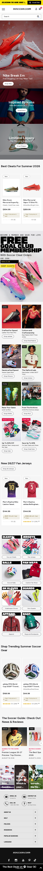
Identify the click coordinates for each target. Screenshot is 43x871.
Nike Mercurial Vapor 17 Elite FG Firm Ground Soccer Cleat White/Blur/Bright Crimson (31, 201)
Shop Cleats (21, 266)
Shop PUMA (8, 413)
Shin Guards (31, 608)
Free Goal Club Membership (13, 3)
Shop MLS (27, 413)
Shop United (28, 378)
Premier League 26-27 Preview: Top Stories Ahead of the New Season (14, 754)
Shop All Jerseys (8, 469)
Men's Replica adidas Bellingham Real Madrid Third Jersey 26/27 (30, 503)
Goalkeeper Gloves (11, 608)
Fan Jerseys (31, 557)
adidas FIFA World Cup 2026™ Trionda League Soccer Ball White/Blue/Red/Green (31, 685)
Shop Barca (21, 110)
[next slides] (41, 743)
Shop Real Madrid (30, 341)
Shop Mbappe (21, 146)
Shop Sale (7, 451)
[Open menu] (4, 10)
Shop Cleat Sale (29, 449)
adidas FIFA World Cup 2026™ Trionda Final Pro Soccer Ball (11, 685)
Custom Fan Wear (32, 583)
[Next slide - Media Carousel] (41, 776)
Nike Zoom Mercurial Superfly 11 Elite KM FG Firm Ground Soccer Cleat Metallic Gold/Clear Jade (10, 201)
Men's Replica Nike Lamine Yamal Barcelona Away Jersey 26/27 (10, 503)
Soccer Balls (11, 583)
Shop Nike (8, 84)
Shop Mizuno (8, 376)
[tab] (21, 812)
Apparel (11, 634)
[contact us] (21, 854)
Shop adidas (8, 336)
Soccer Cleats (11, 557)
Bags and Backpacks (31, 634)
